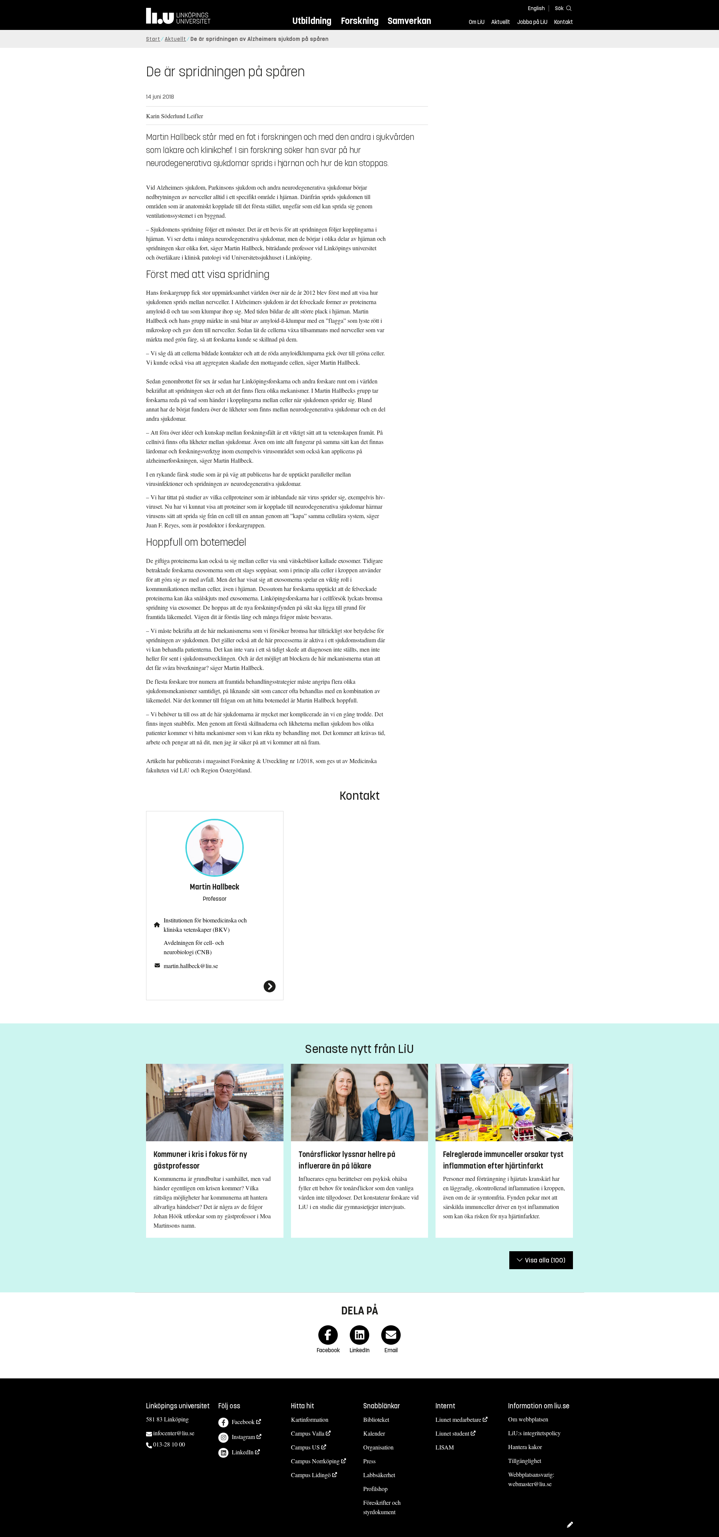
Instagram (243, 1436)
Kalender (374, 1433)
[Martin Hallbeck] (215, 986)
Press (369, 1461)
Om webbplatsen (528, 1419)
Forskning (360, 21)
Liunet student (452, 1433)
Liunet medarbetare (458, 1419)
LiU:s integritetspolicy (534, 1433)
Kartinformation (309, 1419)
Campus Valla (307, 1433)
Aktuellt (500, 22)
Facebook (243, 1422)
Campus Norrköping (315, 1461)
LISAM (445, 1447)
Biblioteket (376, 1419)
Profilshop (375, 1488)
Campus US (305, 1447)
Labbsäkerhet (379, 1475)
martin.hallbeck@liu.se (191, 966)
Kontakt (563, 22)
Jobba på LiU (532, 22)
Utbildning (311, 21)
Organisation (378, 1447)
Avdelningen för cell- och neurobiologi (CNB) (194, 947)
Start (153, 39)
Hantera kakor (525, 1447)
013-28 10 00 (169, 1444)
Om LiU (477, 22)
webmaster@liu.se (530, 1484)
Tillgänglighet (524, 1460)
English (536, 8)
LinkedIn (243, 1452)
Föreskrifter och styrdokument (382, 1507)
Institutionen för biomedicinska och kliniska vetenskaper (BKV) (205, 924)
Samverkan (409, 21)
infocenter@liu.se (173, 1433)
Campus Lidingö (311, 1475)
